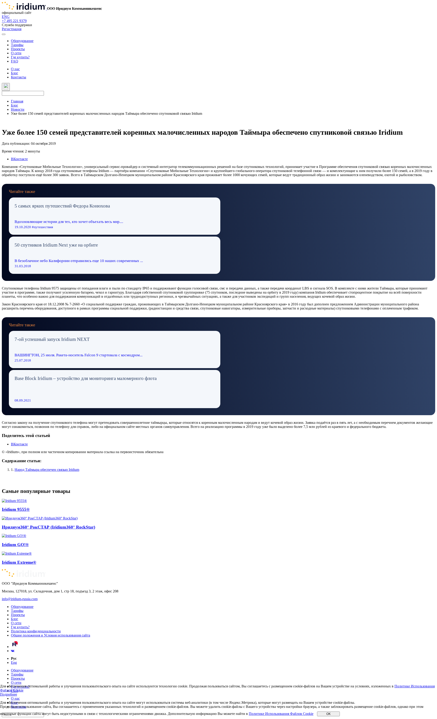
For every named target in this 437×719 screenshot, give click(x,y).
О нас (15, 69)
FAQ (14, 61)
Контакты (18, 77)
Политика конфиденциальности (36, 631)
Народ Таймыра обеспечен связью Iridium (47, 470)
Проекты (18, 49)
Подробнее (8, 694)
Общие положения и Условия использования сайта (50, 635)
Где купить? (20, 57)
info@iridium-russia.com (20, 599)
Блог (14, 73)
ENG (6, 17)
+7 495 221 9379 (14, 21)
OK (328, 714)
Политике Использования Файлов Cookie (281, 714)
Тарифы (17, 45)
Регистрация (11, 29)
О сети (16, 53)
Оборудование (22, 41)
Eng (14, 662)
